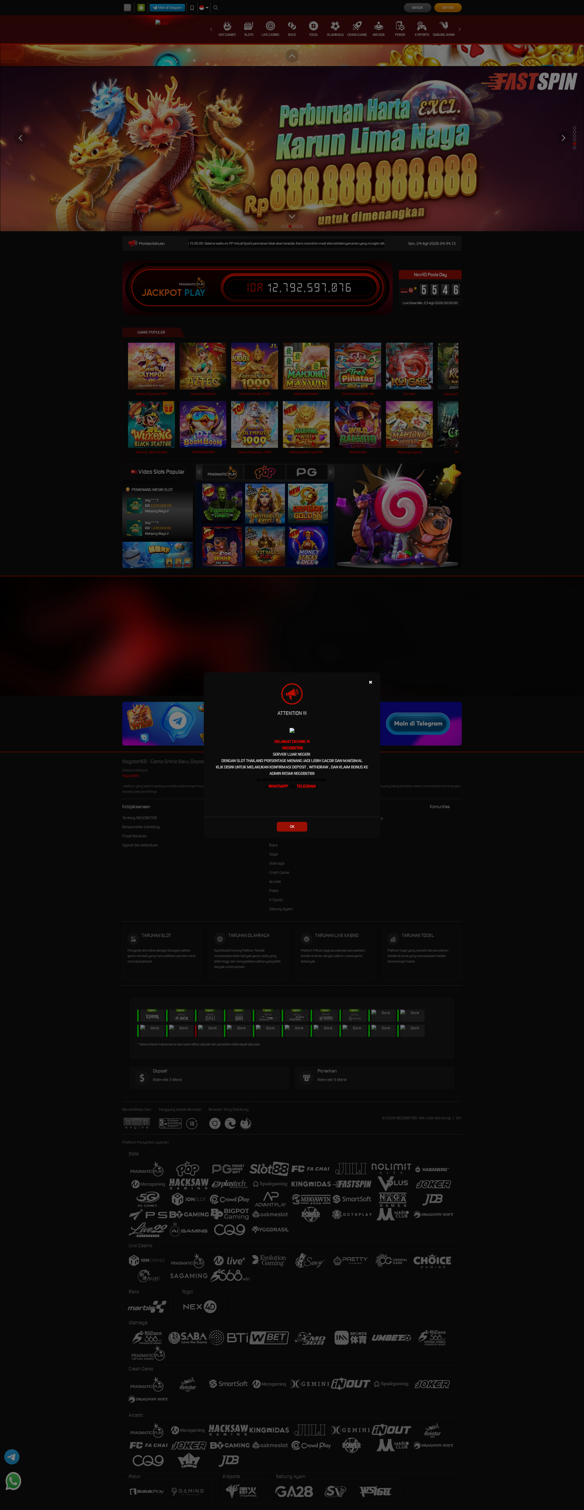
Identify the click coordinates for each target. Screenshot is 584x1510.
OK (292, 826)
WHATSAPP (278, 786)
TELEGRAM (306, 786)
